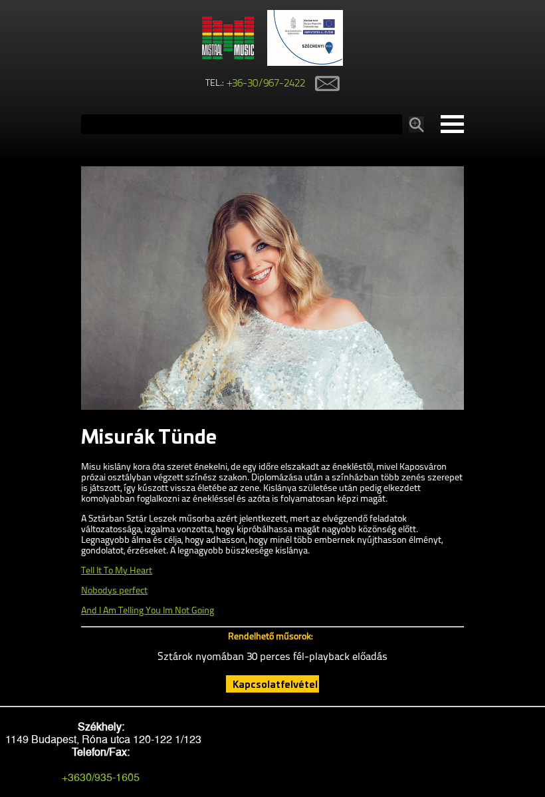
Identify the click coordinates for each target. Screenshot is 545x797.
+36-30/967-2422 (266, 84)
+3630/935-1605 (101, 777)
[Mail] (322, 83)
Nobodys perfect (114, 591)
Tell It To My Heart (116, 571)
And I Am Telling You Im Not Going (147, 611)
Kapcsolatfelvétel (275, 684)
